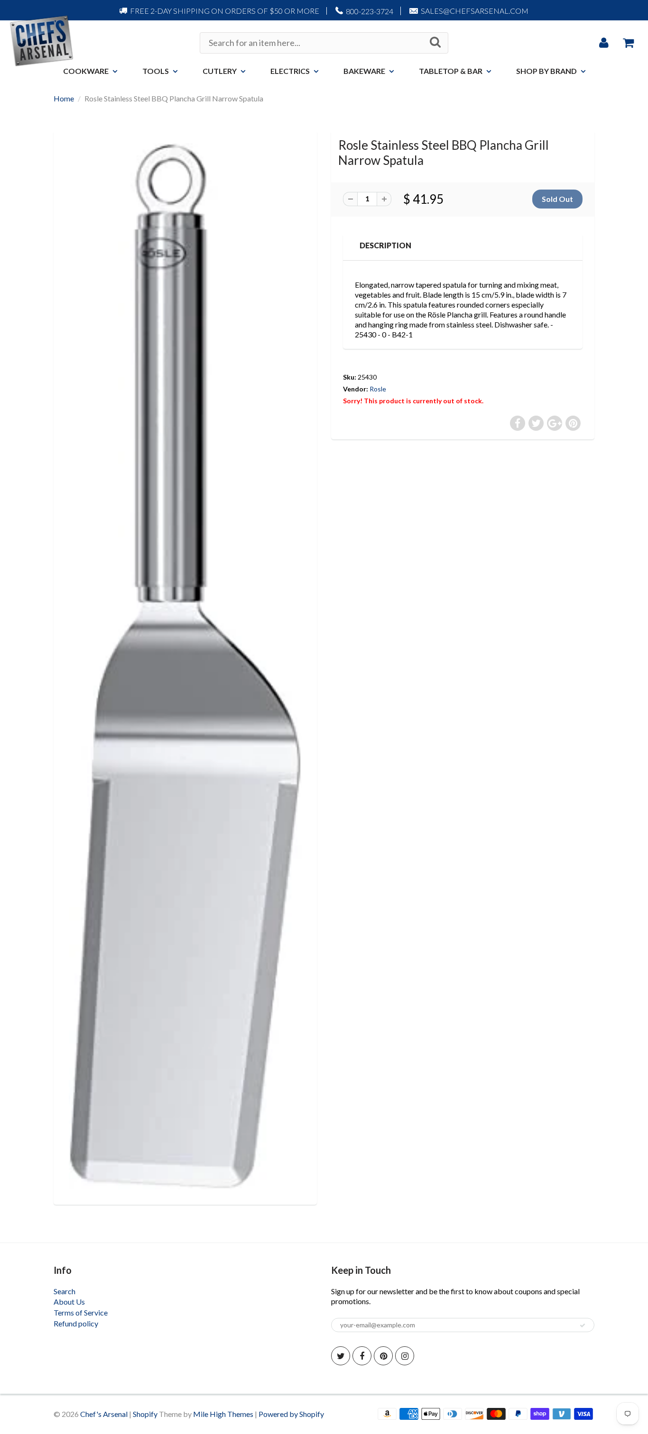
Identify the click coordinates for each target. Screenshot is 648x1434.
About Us (69, 1301)
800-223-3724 (369, 11)
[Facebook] (361, 1355)
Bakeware (364, 70)
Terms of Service (81, 1312)
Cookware (86, 70)
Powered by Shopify (291, 1413)
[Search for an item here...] (435, 42)
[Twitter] (340, 1355)
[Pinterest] (383, 1355)
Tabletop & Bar (450, 70)
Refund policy (76, 1323)
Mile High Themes (223, 1413)
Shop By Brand (546, 70)
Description (385, 245)
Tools (155, 70)
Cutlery (220, 70)
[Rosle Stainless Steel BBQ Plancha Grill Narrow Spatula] (185, 666)
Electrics (290, 70)
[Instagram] (404, 1355)
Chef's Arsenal (104, 1413)
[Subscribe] (582, 1325)
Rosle (378, 389)
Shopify (145, 1413)
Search (64, 1291)
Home (64, 98)
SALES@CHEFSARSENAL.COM (474, 10)
